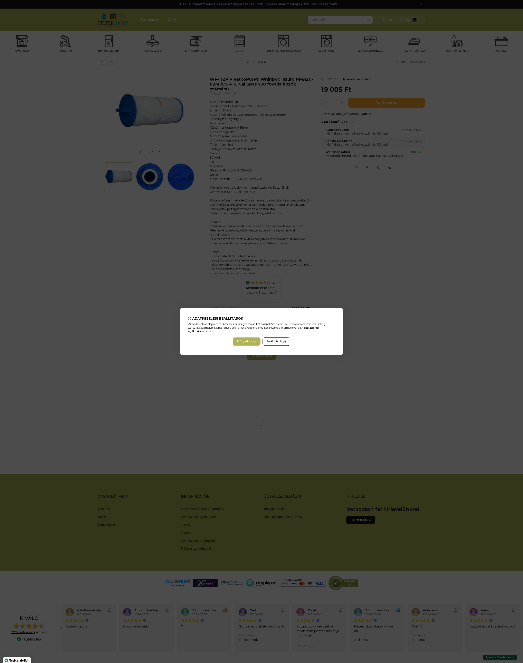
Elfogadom (244, 341)
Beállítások (274, 341)
